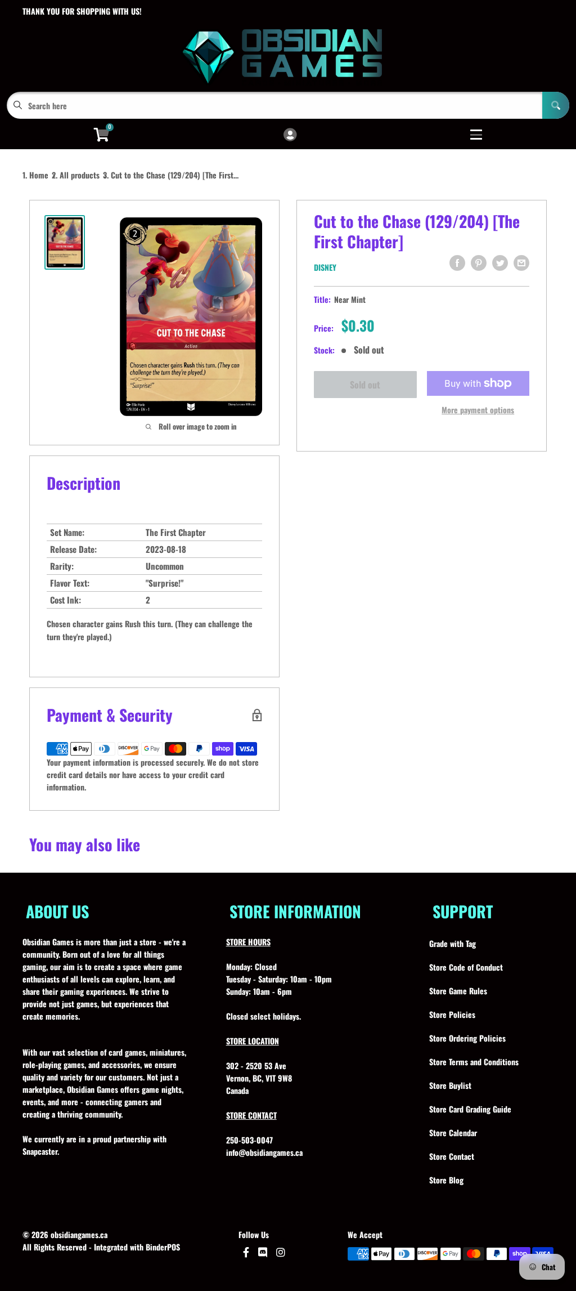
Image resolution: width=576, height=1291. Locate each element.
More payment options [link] (478, 410)
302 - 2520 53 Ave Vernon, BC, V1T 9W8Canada (259, 1078)
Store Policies (452, 1014)
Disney (325, 267)
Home (38, 175)
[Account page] (290, 135)
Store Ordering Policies (467, 1038)
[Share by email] (521, 263)
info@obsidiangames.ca (264, 1152)
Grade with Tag (452, 943)
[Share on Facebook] (457, 263)
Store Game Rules (458, 991)
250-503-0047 (249, 1140)
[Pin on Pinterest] (479, 263)
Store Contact (451, 1156)
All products (80, 175)
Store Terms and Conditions (474, 1061)
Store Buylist (450, 1085)
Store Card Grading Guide (470, 1109)
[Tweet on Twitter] (500, 263)
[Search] (555, 105)
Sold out (365, 384)
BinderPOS (163, 1247)
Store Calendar (453, 1132)
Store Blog (446, 1180)
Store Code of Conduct (466, 967)
